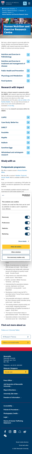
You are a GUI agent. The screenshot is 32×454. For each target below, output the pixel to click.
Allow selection (16, 252)
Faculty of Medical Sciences (9, 10)
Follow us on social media (11, 342)
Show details (22, 241)
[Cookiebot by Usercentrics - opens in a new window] (22, 195)
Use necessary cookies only (16, 257)
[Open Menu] (29, 3)
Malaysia (7, 368)
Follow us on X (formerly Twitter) (10, 330)
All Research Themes (9, 337)
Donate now (8, 372)
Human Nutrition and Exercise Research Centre (15, 14)
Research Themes (7, 12)
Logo (3, 3)
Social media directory (22, 442)
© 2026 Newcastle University (20, 448)
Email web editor (23, 445)
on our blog (11, 105)
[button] (28, 54)
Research (21, 10)
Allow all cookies (16, 246)
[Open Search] (25, 3)
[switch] (27, 222)
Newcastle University (9, 8)
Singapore (14, 368)
